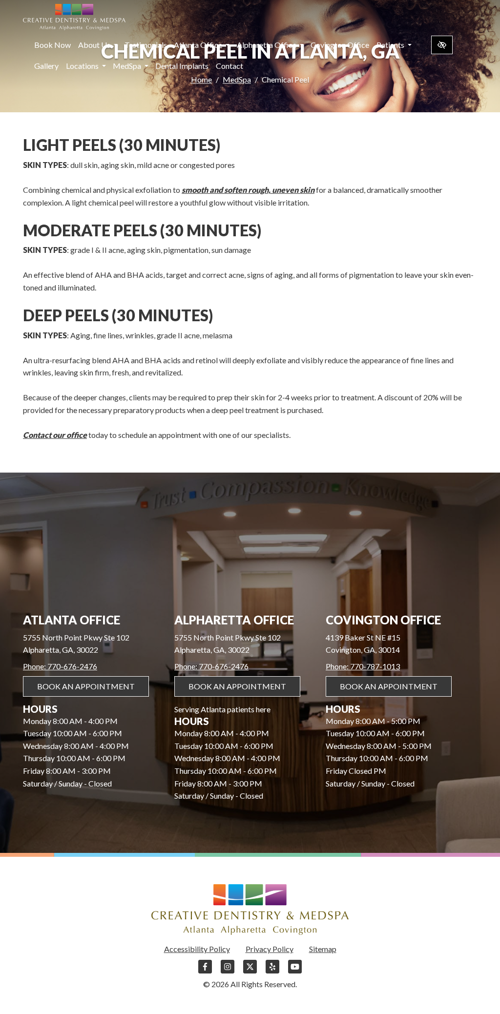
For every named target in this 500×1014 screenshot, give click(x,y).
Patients (391, 44)
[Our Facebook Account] (205, 971)
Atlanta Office (199, 44)
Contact (229, 65)
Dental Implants (181, 65)
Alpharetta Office (267, 44)
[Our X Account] (250, 971)
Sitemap (322, 948)
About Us (95, 44)
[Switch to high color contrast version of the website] (442, 45)
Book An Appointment (86, 686)
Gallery (46, 65)
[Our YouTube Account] (295, 971)
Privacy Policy (269, 948)
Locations (83, 65)
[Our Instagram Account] (227, 971)
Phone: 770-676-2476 (60, 666)
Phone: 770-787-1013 (363, 666)
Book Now (52, 44)
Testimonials (146, 44)
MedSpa (128, 65)
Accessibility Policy (197, 948)
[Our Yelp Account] (272, 971)
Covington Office (340, 44)
